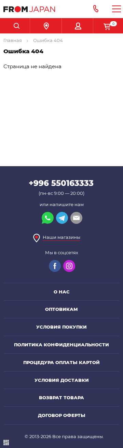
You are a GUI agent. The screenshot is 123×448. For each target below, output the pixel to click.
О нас (62, 291)
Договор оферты (61, 415)
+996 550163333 (61, 183)
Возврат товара (61, 397)
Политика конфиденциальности (61, 344)
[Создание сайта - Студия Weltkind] (6, 443)
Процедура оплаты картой (61, 362)
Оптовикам (61, 309)
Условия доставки (62, 380)
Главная (13, 40)
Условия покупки (61, 327)
